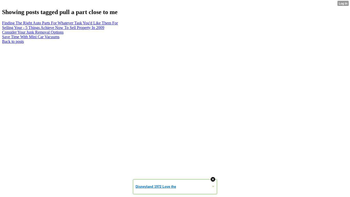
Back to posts (13, 41)
